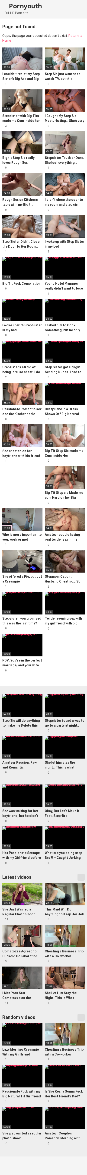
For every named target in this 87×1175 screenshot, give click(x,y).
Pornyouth (24, 5)
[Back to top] (79, 1165)
